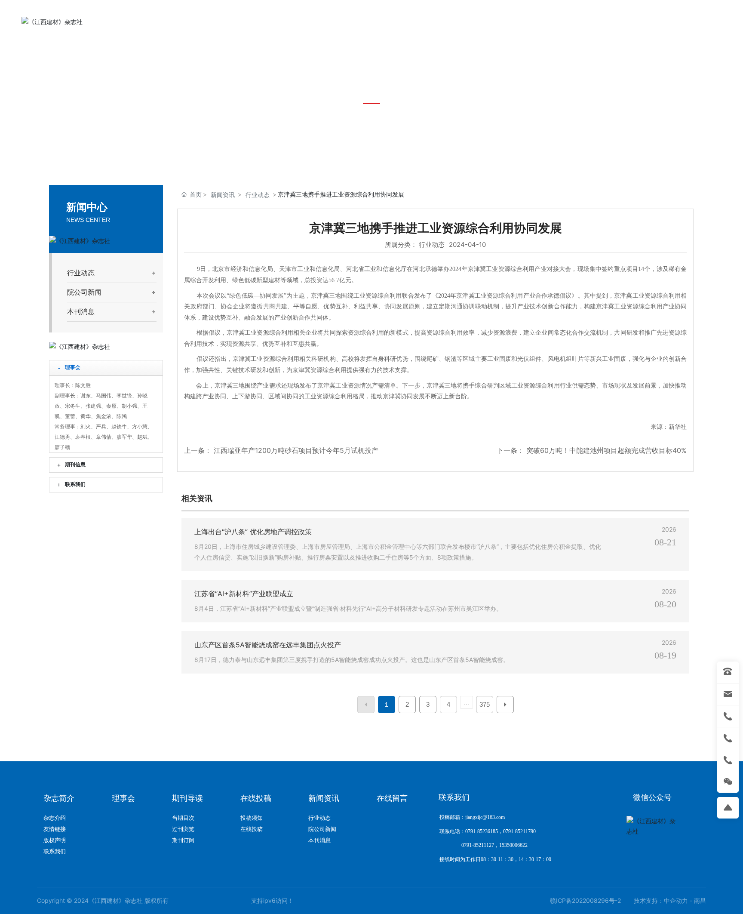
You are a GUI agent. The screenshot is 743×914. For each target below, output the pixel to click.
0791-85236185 (647, 21)
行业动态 (258, 194)
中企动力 (676, 900)
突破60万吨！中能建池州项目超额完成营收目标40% (606, 450)
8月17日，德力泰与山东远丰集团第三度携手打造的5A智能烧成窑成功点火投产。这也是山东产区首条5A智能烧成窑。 (351, 659)
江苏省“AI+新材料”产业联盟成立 (243, 593)
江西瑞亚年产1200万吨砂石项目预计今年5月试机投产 (296, 450)
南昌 (700, 900)
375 (484, 704)
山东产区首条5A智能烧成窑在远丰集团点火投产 (267, 644)
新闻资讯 (223, 194)
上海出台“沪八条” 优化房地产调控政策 (253, 531)
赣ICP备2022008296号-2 (585, 900)
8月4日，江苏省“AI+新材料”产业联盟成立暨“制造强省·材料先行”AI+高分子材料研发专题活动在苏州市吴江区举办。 (348, 608)
